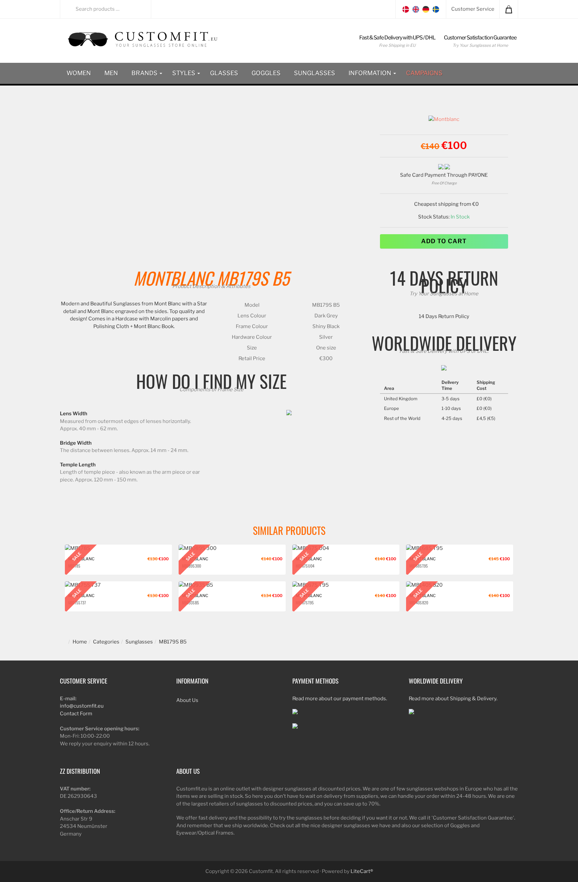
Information (371, 73)
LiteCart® (362, 871)
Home (80, 642)
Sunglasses (314, 73)
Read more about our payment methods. (339, 699)
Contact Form (76, 714)
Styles (184, 73)
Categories (106, 642)
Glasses (224, 73)
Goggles (266, 73)
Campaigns (424, 73)
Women (79, 73)
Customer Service (472, 9)
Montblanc (173, 278)
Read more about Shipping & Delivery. (453, 699)
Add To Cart (444, 241)
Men (111, 73)
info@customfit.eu (82, 706)
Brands (145, 73)
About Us (187, 700)
